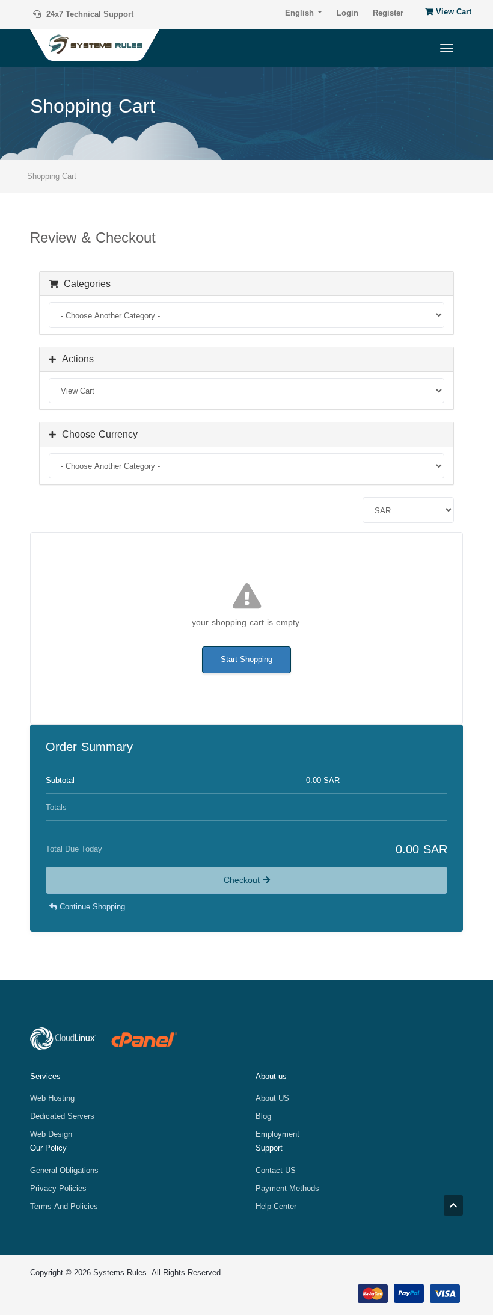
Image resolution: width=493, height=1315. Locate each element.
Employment (277, 1134)
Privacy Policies (58, 1188)
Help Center (276, 1206)
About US (272, 1098)
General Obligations (64, 1170)
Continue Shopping (91, 907)
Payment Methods (287, 1188)
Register (388, 12)
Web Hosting (52, 1098)
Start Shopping (246, 659)
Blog (263, 1116)
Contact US (276, 1170)
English (300, 12)
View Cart (452, 12)
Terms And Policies (64, 1206)
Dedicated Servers (62, 1116)
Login (347, 12)
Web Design (51, 1134)
